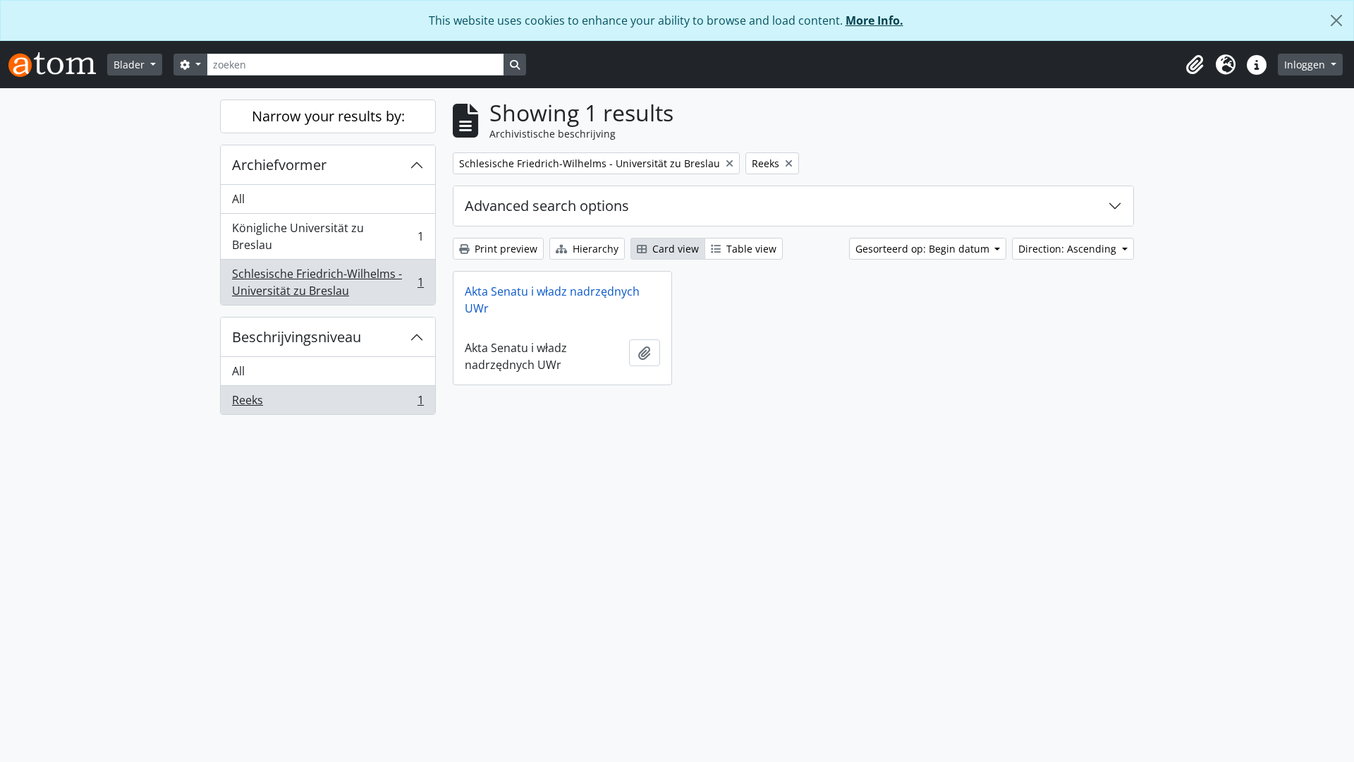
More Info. (874, 20)
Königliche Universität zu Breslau (327, 236)
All (238, 199)
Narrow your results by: (328, 116)
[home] (57, 65)
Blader (130, 64)
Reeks (327, 403)
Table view (750, 248)
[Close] (1336, 20)
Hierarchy (594, 248)
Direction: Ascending (1068, 248)
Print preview (504, 248)
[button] (1194, 64)
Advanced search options (547, 205)
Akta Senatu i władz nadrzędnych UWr (552, 300)
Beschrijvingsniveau (296, 336)
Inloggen (1306, 64)
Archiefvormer (279, 164)
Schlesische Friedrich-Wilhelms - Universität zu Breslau (327, 282)
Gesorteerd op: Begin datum (923, 248)
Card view (674, 248)
